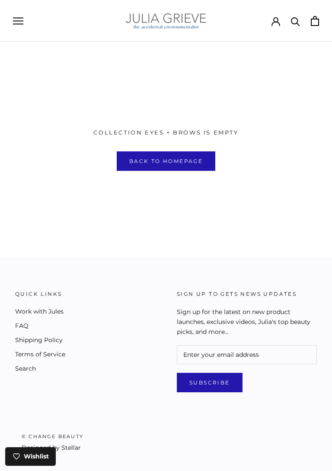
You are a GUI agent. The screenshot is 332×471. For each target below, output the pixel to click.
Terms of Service (40, 354)
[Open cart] (315, 21)
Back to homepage (166, 161)
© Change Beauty (52, 436)
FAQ (22, 326)
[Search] (295, 21)
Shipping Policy (39, 340)
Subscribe (209, 382)
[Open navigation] (18, 21)
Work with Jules (39, 311)
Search (25, 368)
